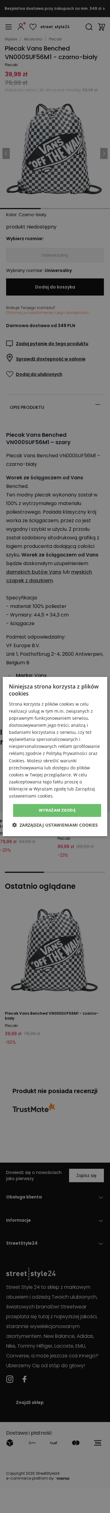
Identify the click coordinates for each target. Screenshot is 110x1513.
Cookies (16, 761)
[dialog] (55, 756)
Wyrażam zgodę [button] (57, 810)
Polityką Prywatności (66, 753)
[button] (55, 824)
